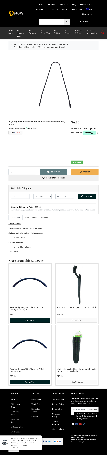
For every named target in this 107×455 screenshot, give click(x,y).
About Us (64, 4)
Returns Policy (58, 409)
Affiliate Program (56, 422)
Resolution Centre (35, 410)
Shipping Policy (56, 415)
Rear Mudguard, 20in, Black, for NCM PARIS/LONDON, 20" (27, 308)
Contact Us (53, 9)
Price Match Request (54, 177)
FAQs (64, 9)
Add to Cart (54, 171)
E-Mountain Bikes (15, 405)
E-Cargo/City (45, 31)
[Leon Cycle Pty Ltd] (15, 13)
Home (41, 4)
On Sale (103, 31)
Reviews (44, 217)
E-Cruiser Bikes (17, 427)
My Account (87, 14)
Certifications (58, 429)
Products (52, 4)
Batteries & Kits (78, 31)
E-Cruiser (68, 31)
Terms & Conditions (84, 416)
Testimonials (76, 9)
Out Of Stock (77, 320)
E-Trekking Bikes (15, 413)
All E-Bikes (10, 31)
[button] (85, 172)
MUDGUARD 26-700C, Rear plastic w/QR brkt (77, 307)
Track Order (36, 404)
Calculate (87, 196)
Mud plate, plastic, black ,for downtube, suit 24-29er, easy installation (76, 370)
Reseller (39, 9)
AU (90, 9)
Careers (34, 416)
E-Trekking (32, 31)
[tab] (15, 217)
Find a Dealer (86, 4)
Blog (74, 4)
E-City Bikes (16, 432)
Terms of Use (58, 399)
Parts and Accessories (92, 31)
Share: (12, 132)
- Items (86, 22)
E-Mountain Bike (21, 33)
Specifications (31, 217)
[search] (67, 22)
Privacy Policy (58, 404)
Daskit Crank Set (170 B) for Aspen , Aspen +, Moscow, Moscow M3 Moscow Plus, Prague (24, 442)
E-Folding (57, 31)
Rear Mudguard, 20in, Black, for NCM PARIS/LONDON (27, 370)
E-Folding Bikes (15, 420)
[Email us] (73, 424)
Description (15, 217)
